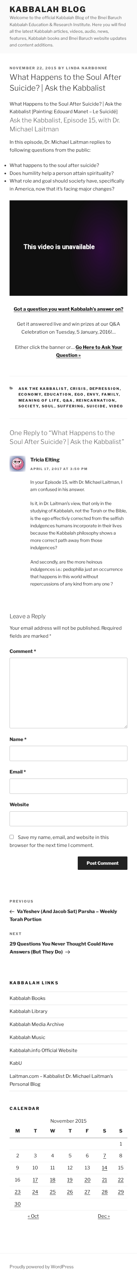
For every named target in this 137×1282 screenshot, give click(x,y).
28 (105, 1192)
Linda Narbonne (86, 68)
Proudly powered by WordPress (42, 1266)
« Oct (33, 1216)
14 (104, 1168)
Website (19, 804)
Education (58, 394)
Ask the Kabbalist (42, 388)
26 (70, 1192)
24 (35, 1192)
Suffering (70, 406)
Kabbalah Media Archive (37, 1024)
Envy (93, 394)
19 (70, 1180)
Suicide (96, 406)
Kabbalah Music (27, 1037)
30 (17, 1204)
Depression (105, 388)
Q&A (68, 400)
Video (116, 406)
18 (52, 1180)
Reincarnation (95, 400)
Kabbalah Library (28, 1011)
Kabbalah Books (28, 998)
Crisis (78, 388)
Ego (79, 394)
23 (18, 1192)
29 (121, 1192)
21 (104, 1180)
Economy (29, 394)
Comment (23, 651)
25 (53, 1192)
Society (28, 406)
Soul (48, 406)
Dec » (104, 1216)
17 (35, 1180)
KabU (16, 1063)
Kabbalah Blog (48, 9)
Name (18, 739)
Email (18, 772)
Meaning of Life (39, 400)
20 (87, 1180)
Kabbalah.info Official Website (43, 1050)
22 (121, 1180)
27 (87, 1192)
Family (110, 394)
